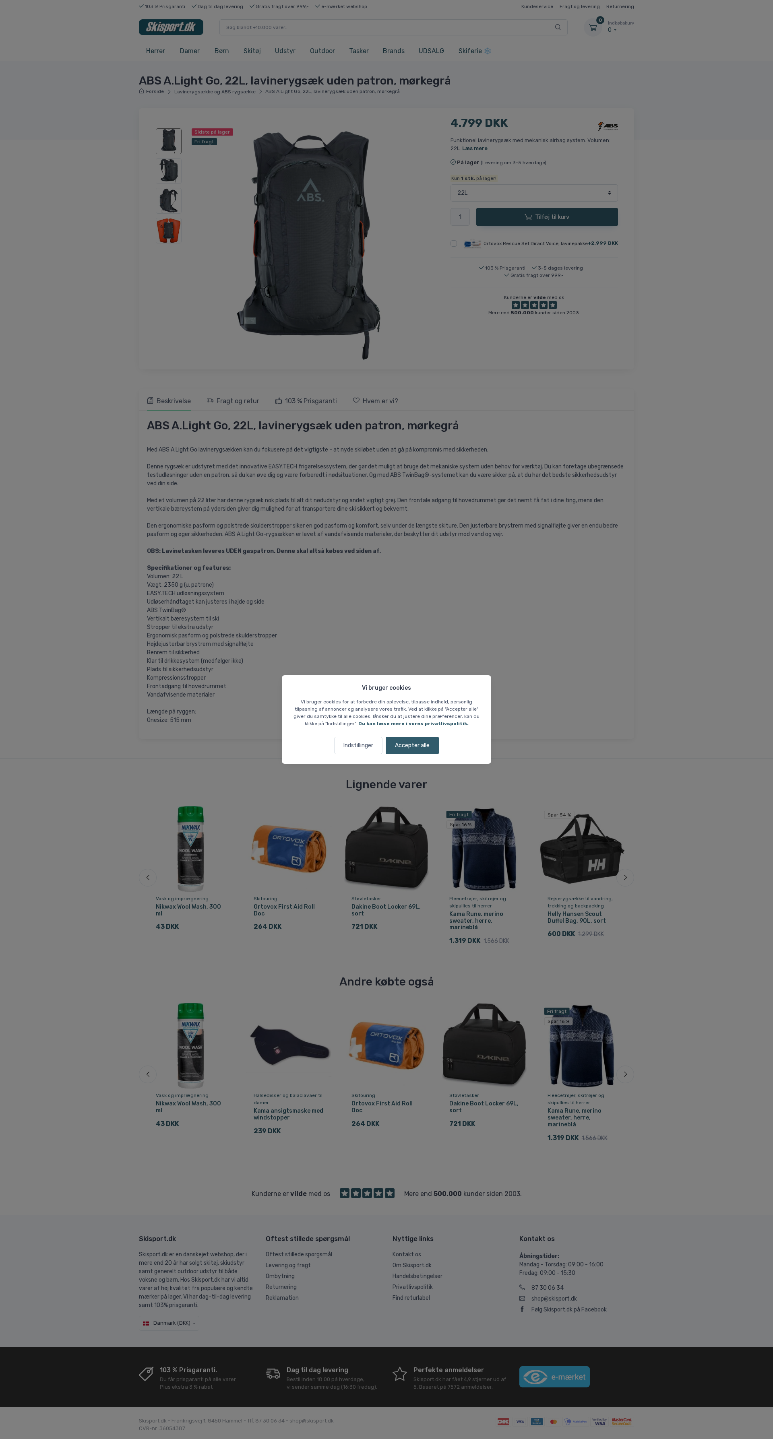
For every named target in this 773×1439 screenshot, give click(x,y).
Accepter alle (412, 745)
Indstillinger (358, 745)
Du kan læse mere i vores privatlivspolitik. (413, 723)
